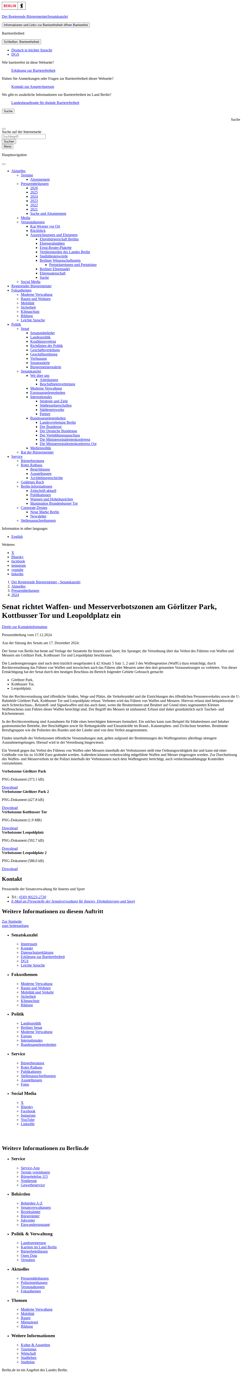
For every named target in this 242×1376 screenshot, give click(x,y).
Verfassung (38, 358)
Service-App (30, 1168)
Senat (25, 329)
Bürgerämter (30, 1216)
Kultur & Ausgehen (35, 1345)
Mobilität (27, 303)
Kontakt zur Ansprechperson (32, 87)
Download (10, 787)
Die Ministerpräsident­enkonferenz (65, 439)
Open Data (29, 1256)
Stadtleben (28, 1358)
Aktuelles (18, 171)
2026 (34, 188)
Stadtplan (28, 1362)
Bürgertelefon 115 (34, 1176)
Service (16, 456)
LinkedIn (28, 1124)
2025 (34, 192)
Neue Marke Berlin (44, 512)
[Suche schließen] (4, 129)
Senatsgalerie (40, 363)
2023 (34, 201)
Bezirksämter (30, 1212)
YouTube (28, 1120)
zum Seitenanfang (15, 926)
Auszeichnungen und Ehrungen (54, 235)
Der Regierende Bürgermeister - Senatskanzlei (45, 582)
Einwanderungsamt (35, 1225)
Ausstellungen (41, 474)
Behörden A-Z (32, 1203)
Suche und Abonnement (48, 213)
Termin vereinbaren (35, 1172)
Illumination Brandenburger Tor (54, 503)
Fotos (25, 1084)
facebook (18, 561)
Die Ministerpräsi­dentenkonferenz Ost (68, 444)
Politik (16, 324)
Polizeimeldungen (34, 1283)
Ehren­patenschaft (52, 273)
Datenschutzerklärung (37, 952)
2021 (34, 209)
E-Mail (73, 901)
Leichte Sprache (33, 320)
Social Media (30, 282)
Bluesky (17, 557)
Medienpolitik (40, 448)
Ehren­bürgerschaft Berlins (59, 239)
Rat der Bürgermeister (37, 452)
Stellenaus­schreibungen (38, 520)
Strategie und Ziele (54, 401)
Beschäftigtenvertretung (57, 384)
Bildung (27, 316)
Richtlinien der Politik (46, 346)
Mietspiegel (29, 1322)
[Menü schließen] (4, 164)
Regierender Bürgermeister (31, 286)
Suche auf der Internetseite (21, 132)
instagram (18, 565)
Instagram (28, 1115)
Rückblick (38, 231)
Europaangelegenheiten (47, 393)
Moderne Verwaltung (36, 294)
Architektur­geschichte (46, 478)
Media (25, 218)
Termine (27, 175)
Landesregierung (33, 1243)
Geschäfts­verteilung (45, 350)
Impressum (29, 944)
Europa (26, 1036)
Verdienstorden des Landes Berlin (65, 252)
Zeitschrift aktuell (43, 491)
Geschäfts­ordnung (43, 354)
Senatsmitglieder (42, 333)
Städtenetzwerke (52, 410)
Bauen (25, 1318)
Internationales (41, 397)
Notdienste (29, 1181)
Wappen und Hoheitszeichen (51, 499)
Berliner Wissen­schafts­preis (60, 260)
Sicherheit (28, 307)
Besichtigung (40, 469)
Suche (44, 277)
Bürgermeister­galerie (45, 367)
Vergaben (28, 1260)
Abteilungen (49, 380)
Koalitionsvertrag (43, 341)
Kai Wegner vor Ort (45, 226)
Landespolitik (40, 337)
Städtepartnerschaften (56, 405)
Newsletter (38, 516)
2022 (34, 205)
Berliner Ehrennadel (55, 269)
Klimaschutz (30, 312)
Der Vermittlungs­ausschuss (60, 435)
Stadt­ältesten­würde (54, 256)
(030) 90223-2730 (32, 897)
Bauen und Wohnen (36, 299)
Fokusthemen (21, 290)
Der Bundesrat (50, 427)
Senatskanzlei (31, 371)
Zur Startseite (12, 921)
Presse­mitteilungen (35, 184)
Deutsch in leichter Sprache (31, 50)
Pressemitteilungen (35, 1278)
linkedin (17, 574)
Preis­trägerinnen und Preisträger (73, 265)
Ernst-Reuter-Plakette (56, 248)
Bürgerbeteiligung (34, 1251)
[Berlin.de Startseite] (14, 8)
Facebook (28, 1111)
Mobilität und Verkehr (37, 992)
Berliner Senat (31, 1027)
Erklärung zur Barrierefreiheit (33, 70)
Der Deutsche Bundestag (58, 431)
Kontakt (27, 948)
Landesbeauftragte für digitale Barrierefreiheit (45, 103)
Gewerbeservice (33, 1185)
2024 (34, 196)
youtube (17, 570)
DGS (15, 54)
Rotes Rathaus (31, 465)
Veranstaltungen (33, 222)
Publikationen (40, 495)
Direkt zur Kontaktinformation (24, 627)
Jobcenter (28, 1220)
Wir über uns (39, 375)
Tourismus (28, 1349)
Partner (45, 414)
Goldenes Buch (32, 482)
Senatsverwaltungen (36, 1207)
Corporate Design (34, 508)
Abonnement (40, 179)
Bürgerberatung (32, 461)
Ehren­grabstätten (52, 243)
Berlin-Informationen (36, 486)
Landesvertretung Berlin (58, 422)
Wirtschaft (28, 1353)
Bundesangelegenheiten (48, 418)
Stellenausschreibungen (38, 1076)
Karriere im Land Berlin (39, 1247)
